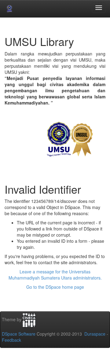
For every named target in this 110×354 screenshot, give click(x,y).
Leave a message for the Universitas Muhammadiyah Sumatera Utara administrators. (55, 274)
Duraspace (94, 334)
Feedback (11, 340)
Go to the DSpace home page (55, 287)
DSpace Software (18, 334)
